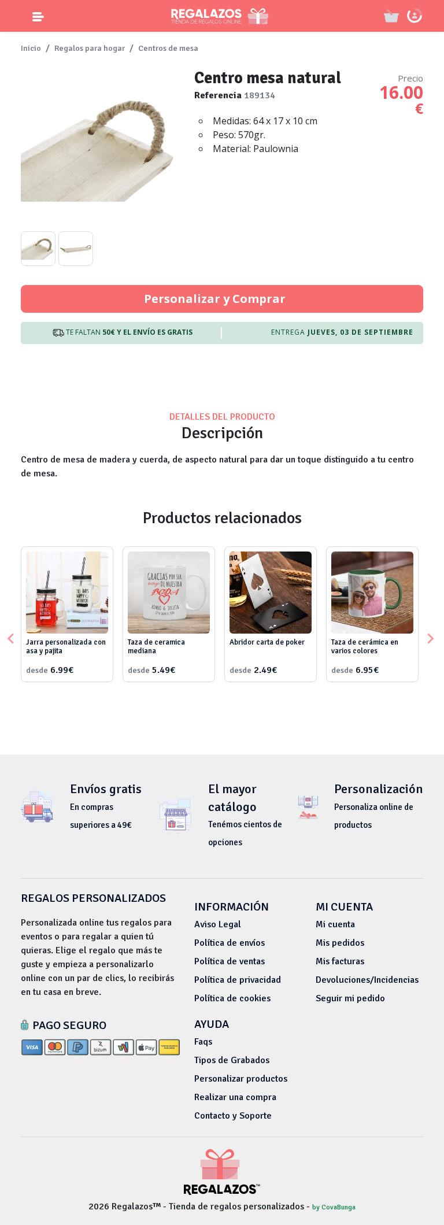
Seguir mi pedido (350, 998)
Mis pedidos (340, 943)
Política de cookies (232, 998)
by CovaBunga (334, 1207)
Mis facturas (340, 961)
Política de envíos (229, 943)
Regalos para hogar (89, 48)
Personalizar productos (240, 1079)
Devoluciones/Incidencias (367, 980)
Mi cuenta (335, 924)
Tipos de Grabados (231, 1060)
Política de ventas (229, 961)
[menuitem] (38, 248)
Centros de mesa (168, 48)
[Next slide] (429, 639)
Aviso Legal (217, 924)
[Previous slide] (11, 639)
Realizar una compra (235, 1097)
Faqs (203, 1042)
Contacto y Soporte (233, 1116)
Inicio (31, 48)
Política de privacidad (237, 980)
